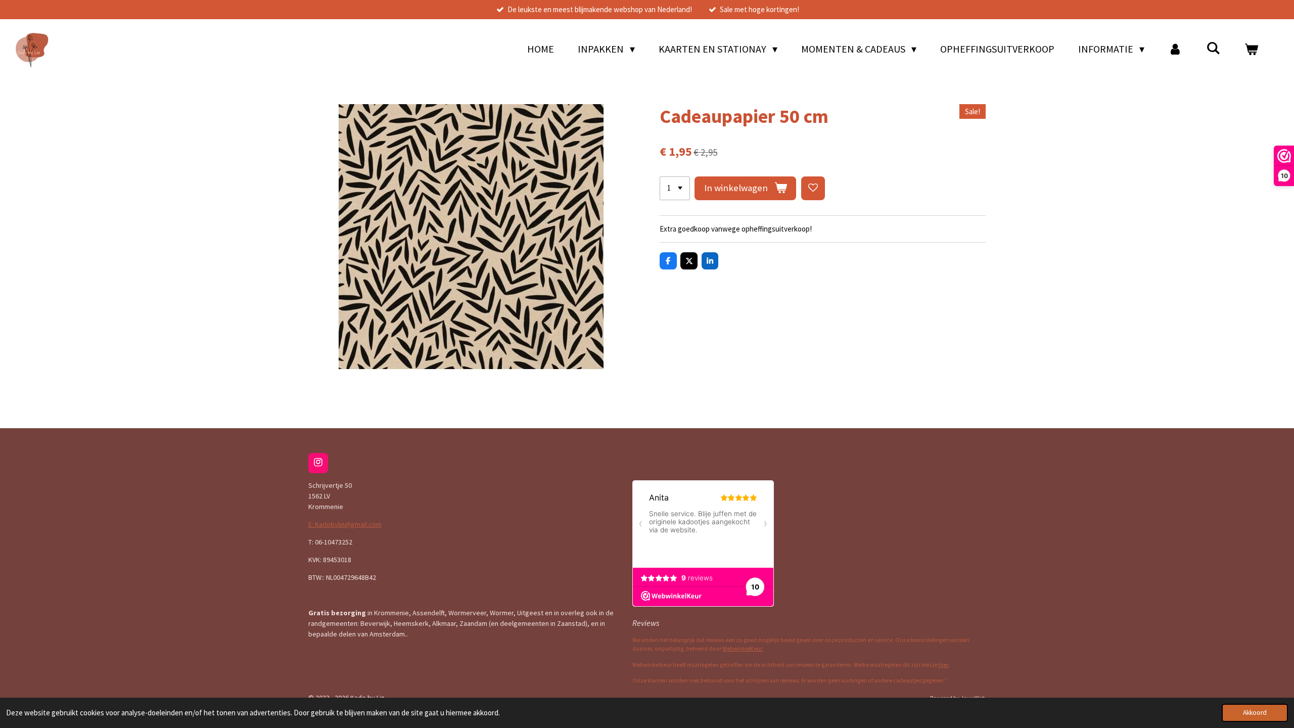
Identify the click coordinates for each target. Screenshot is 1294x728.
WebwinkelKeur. (742, 648)
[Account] (1175, 49)
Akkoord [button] (1255, 712)
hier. (943, 664)
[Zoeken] (1213, 47)
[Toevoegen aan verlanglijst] (813, 188)
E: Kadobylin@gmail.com (345, 524)
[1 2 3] (675, 188)
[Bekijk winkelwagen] (1251, 49)
